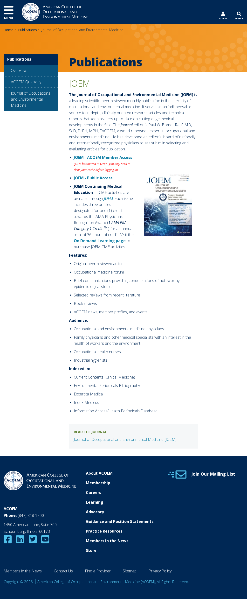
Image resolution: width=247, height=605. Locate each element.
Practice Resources (104, 531)
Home (8, 30)
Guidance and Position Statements (119, 521)
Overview (19, 70)
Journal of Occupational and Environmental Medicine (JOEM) (125, 439)
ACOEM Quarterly (26, 81)
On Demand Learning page (100, 240)
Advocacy (95, 511)
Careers (93, 492)
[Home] (55, 11)
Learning (94, 502)
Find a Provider (98, 571)
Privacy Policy (160, 571)
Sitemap (130, 571)
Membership (98, 482)
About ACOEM (99, 473)
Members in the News (107, 540)
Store (91, 550)
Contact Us (63, 571)
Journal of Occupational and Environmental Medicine (31, 99)
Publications (27, 30)
